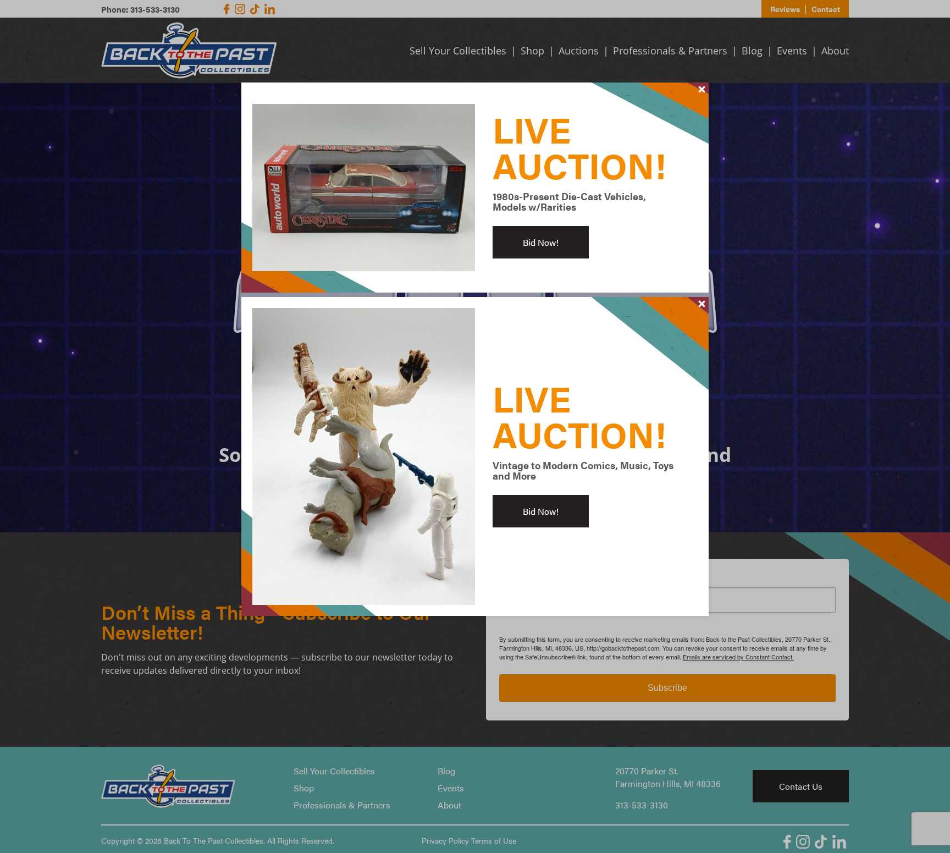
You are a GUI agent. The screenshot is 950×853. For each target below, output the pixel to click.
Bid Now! (541, 242)
